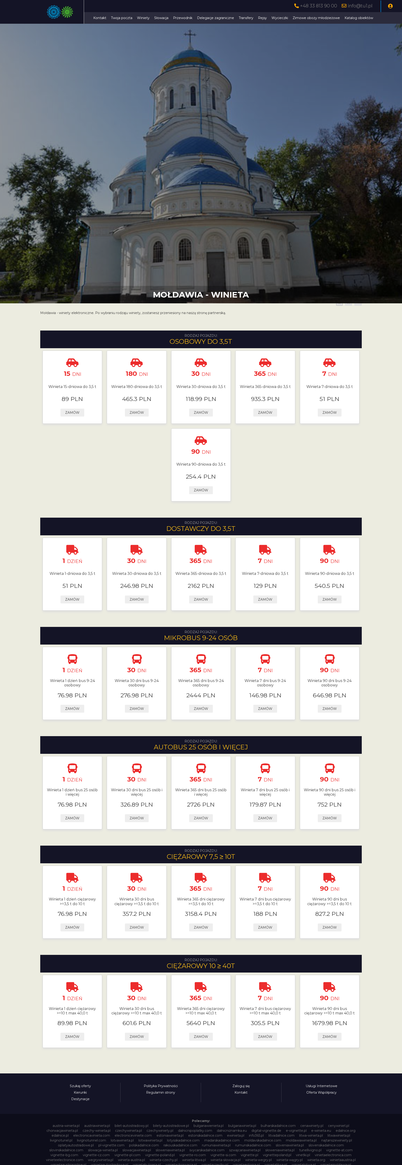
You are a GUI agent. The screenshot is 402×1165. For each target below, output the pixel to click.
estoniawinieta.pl (170, 1135)
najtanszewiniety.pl (336, 1140)
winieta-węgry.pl (289, 1160)
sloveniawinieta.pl (290, 1145)
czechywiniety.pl (160, 1131)
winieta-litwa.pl (194, 1160)
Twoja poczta (121, 18)
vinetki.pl (303, 1155)
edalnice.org (345, 1131)
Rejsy (262, 18)
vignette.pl (249, 1155)
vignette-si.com (223, 1155)
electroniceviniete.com (133, 1135)
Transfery (246, 18)
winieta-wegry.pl (258, 1160)
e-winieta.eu (321, 1131)
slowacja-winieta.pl (103, 1150)
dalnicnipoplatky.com (195, 1131)
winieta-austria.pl (131, 1160)
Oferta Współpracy (321, 1092)
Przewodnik (182, 18)
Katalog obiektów (359, 18)
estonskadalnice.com (205, 1135)
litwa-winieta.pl (311, 1135)
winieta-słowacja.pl (226, 1160)
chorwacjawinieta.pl (62, 1131)
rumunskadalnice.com (253, 1145)
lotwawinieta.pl (150, 1140)
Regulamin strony (160, 1092)
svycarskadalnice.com (206, 1150)
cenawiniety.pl (311, 1126)
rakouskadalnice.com (180, 1145)
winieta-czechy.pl (164, 1160)
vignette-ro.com (192, 1155)
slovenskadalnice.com (326, 1145)
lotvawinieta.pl (122, 1140)
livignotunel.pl (61, 1140)
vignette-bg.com (64, 1155)
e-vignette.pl (296, 1131)
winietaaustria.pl (343, 1160)
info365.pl (256, 1135)
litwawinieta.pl (339, 1135)
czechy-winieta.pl (97, 1131)
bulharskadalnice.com (278, 1126)
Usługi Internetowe (321, 1086)
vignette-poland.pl (160, 1155)
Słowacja (161, 18)
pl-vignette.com (111, 1145)
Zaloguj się (241, 1086)
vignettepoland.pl (277, 1155)
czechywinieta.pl (128, 1131)
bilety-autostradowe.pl (171, 1126)
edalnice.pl (60, 1135)
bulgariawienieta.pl (209, 1126)
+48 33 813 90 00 (318, 6)
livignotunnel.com (91, 1140)
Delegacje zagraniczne (215, 18)
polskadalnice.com (144, 1145)
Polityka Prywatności (161, 1086)
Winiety (143, 18)
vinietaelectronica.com (333, 1155)
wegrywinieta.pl (100, 1160)
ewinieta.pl (235, 1135)
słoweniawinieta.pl (280, 1150)
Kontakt (99, 18)
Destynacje (80, 1099)
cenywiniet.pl (338, 1126)
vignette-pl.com (127, 1155)
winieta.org (316, 1160)
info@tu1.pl (360, 6)
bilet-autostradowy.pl (131, 1126)
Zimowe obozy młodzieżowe (316, 18)
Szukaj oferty (80, 1086)
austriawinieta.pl (97, 1126)
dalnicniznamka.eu (232, 1131)
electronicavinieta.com (91, 1135)
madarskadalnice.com (222, 1140)
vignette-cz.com (96, 1155)
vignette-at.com (339, 1150)
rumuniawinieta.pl (216, 1145)
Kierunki (80, 1092)
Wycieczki (279, 18)
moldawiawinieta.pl (301, 1140)
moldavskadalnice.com (262, 1140)
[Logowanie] (390, 6)
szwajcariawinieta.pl (245, 1150)
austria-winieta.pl (66, 1126)
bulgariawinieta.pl (242, 1126)
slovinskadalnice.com (66, 1150)
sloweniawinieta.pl (170, 1150)
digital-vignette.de (266, 1131)
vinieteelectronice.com (64, 1160)
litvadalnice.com (281, 1135)
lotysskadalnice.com (183, 1140)
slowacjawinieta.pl (136, 1150)
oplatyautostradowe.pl (76, 1145)
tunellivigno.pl (310, 1150)
